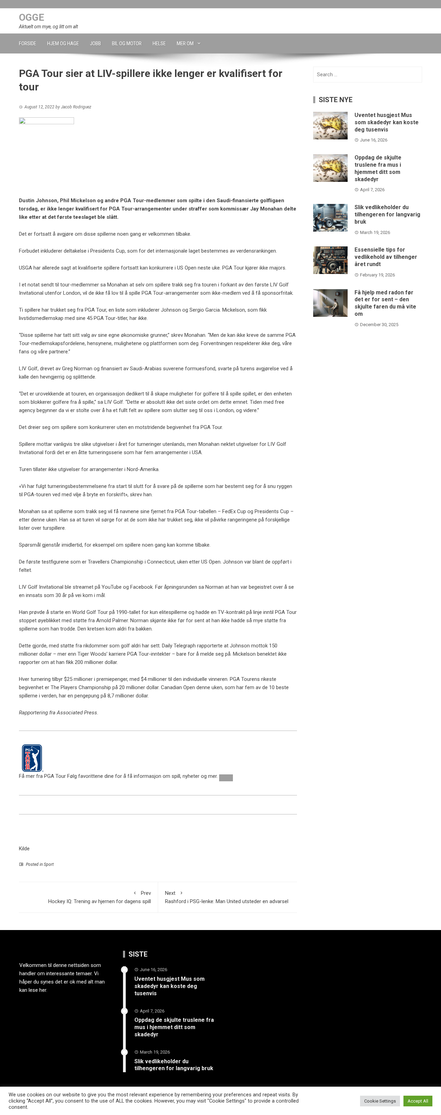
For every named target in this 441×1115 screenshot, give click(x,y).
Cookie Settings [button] (380, 1101)
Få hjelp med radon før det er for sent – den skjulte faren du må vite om (385, 303)
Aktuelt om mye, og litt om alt (48, 26)
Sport (49, 864)
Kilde (24, 848)
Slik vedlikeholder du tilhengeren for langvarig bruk (387, 214)
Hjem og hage (63, 43)
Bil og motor (127, 43)
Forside (27, 43)
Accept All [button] (418, 1101)
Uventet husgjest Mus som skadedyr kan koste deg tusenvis (387, 122)
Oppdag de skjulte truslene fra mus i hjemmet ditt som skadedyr (378, 168)
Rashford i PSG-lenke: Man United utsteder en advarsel (226, 897)
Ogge (31, 17)
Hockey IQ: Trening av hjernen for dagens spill (99, 897)
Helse (159, 43)
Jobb (95, 43)
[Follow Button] (226, 777)
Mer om (185, 43)
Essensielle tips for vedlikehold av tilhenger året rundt (386, 256)
